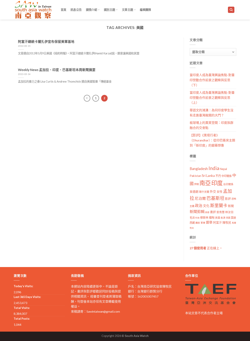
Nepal (223, 169)
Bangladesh (199, 168)
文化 (206, 206)
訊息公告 (76, 9)
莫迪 (233, 217)
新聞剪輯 (197, 211)
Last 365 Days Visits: (27, 297)
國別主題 (109, 9)
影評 (228, 198)
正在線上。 (206, 248)
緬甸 (211, 217)
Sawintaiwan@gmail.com (103, 311)
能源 (223, 217)
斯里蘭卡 (218, 205)
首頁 (63, 9)
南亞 (205, 182)
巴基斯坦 (215, 198)
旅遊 (207, 212)
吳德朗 (194, 191)
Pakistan (195, 175)
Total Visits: (22, 308)
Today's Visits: (23, 286)
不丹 (218, 175)
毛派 (192, 217)
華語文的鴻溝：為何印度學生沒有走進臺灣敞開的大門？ (211, 112)
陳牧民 (226, 222)
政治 (198, 205)
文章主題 (127, 9)
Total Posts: (22, 318)
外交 (213, 191)
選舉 (209, 222)
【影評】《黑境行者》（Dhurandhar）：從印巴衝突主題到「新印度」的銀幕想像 (212, 140)
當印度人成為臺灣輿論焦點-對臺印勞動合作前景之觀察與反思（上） (212, 97)
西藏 (192, 222)
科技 (197, 217)
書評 (213, 212)
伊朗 (196, 184)
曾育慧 (220, 212)
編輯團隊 (145, 9)
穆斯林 (204, 217)
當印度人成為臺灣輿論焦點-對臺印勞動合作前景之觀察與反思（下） (212, 80)
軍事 (203, 222)
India (213, 168)
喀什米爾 (204, 191)
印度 (217, 182)
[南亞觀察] (33, 9)
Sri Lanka (208, 176)
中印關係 (226, 175)
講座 (197, 222)
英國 (228, 217)
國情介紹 (91, 9)
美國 (217, 217)
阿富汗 (217, 222)
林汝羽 (229, 212)
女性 (219, 191)
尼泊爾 (200, 198)
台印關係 (228, 184)
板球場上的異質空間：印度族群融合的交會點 (211, 125)
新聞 (231, 206)
